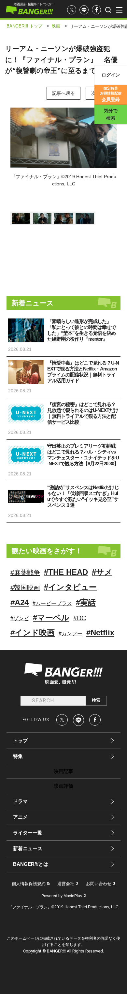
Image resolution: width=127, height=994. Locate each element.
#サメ (102, 572)
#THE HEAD (66, 572)
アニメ (20, 817)
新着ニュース (27, 848)
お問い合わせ (98, 883)
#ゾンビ (19, 618)
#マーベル (51, 617)
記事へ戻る (63, 93)
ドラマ (20, 801)
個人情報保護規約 (29, 883)
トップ (20, 740)
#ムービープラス (52, 603)
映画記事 (63, 771)
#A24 (19, 602)
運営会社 (65, 883)
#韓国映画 (25, 587)
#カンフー (70, 633)
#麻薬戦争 (25, 572)
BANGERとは (30, 864)
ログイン (111, 74)
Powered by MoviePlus (61, 896)
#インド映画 (32, 632)
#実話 (86, 602)
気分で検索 (111, 114)
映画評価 (63, 786)
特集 (18, 756)
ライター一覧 (27, 832)
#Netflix (100, 632)
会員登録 (110, 94)
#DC (79, 618)
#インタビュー (70, 587)
